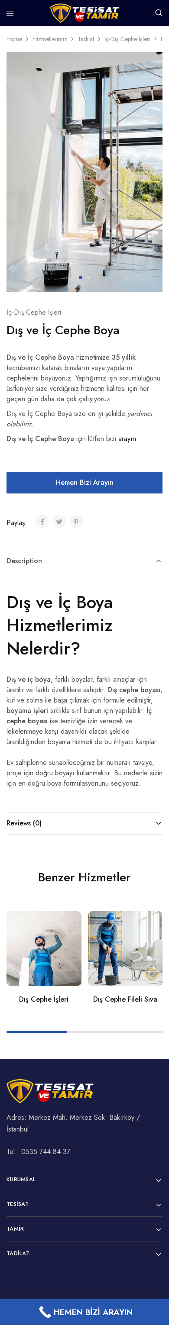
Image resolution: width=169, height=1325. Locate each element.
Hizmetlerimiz (49, 39)
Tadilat (86, 39)
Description (24, 561)
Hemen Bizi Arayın (85, 482)
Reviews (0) (24, 823)
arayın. (128, 439)
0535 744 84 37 (45, 1152)
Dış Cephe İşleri (43, 999)
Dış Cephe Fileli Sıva (125, 999)
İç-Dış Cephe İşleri (127, 39)
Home (14, 39)
